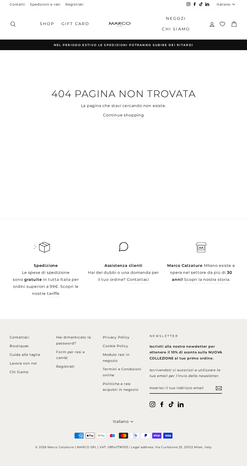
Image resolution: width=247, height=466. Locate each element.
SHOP (47, 23)
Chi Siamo (19, 372)
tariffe (53, 293)
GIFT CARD (75, 23)
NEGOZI (176, 18)
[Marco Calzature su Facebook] (162, 404)
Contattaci (138, 279)
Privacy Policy (116, 337)
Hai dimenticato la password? (73, 340)
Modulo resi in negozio (116, 357)
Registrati (74, 4)
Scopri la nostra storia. (207, 279)
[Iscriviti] (219, 388)
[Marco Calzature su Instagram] (152, 404)
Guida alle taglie (25, 355)
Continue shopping (123, 115)
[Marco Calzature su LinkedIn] (181, 404)
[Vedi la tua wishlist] (222, 24)
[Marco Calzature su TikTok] (171, 404)
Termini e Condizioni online (122, 372)
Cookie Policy (115, 346)
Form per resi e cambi (70, 355)
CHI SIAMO (176, 29)
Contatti (17, 4)
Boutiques (19, 346)
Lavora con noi (23, 363)
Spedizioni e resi (45, 4)
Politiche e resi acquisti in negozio (120, 387)
